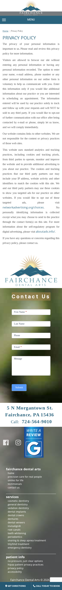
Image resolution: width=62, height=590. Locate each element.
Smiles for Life (15, 480)
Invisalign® (14, 526)
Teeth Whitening (17, 533)
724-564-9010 (37, 421)
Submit (19, 387)
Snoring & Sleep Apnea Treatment (27, 540)
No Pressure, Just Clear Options (25, 561)
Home (5, 30)
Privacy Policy (15, 568)
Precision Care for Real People (25, 476)
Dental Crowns (16, 515)
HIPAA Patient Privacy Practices (25, 564)
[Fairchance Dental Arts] (31, 8)
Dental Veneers (16, 522)
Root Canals (14, 529)
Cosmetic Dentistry (18, 500)
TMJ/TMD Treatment (18, 544)
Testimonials (15, 484)
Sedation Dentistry (18, 508)
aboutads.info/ (45, 231)
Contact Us (14, 487)
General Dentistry (18, 504)
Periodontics (15, 536)
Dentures (13, 518)
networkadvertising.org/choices (23, 207)
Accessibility (15, 571)
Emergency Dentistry (20, 547)
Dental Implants (17, 511)
